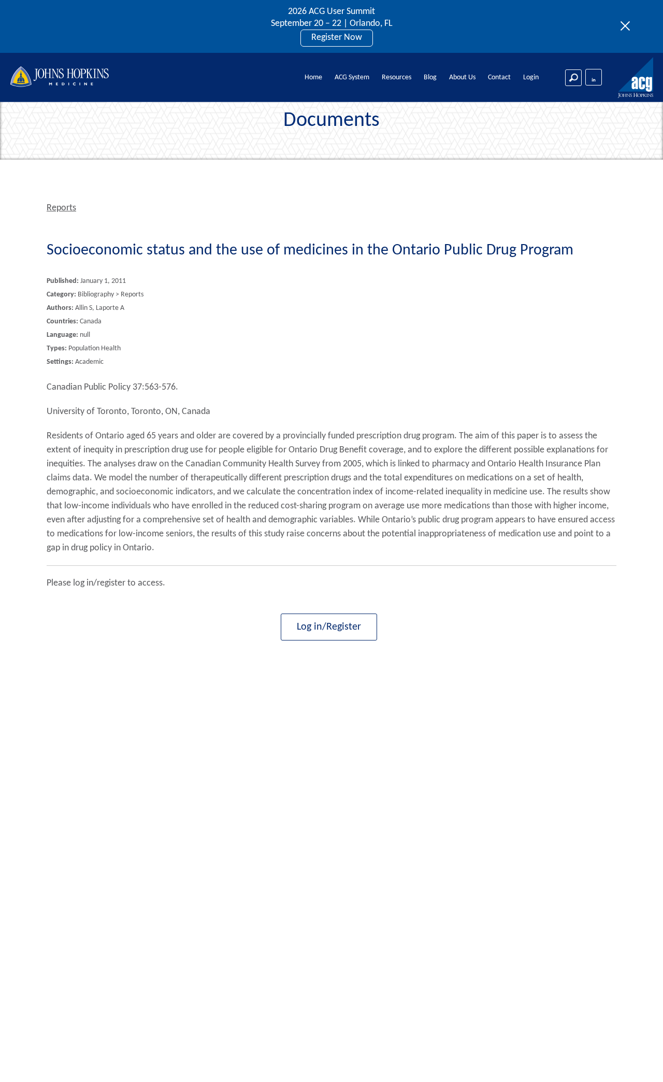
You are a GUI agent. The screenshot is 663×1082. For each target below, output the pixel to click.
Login (531, 77)
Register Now (336, 37)
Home (313, 77)
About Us (462, 77)
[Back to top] (638, 1061)
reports (61, 208)
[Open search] (573, 77)
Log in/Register (329, 627)
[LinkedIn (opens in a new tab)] (593, 77)
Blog (430, 77)
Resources (396, 77)
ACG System (352, 77)
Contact (499, 77)
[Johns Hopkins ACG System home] (636, 78)
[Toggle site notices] (628, 26)
